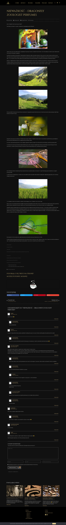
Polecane (44, 3)
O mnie (17, 3)
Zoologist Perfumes (24, 20)
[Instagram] (59, 2)
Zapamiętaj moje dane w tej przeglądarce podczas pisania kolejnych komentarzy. (23, 464)
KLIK (23, 266)
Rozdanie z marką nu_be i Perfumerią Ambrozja (49, 498)
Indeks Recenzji (28, 511)
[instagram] (47, 514)
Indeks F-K (28, 514)
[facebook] (46, 514)
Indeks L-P (28, 515)
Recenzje (30, 3)
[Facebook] (57, 2)
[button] (13, 295)
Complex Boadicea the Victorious (15, 497)
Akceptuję (54, 523)
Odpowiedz (56, 318)
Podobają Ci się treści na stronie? (20, 274)
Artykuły (23, 3)
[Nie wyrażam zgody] (64, 523)
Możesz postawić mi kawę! (17, 276)
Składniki (37, 3)
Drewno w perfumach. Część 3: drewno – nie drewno (32, 498)
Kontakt (50, 3)
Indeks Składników (29, 518)
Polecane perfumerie (49, 512)
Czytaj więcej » (9, 504)
